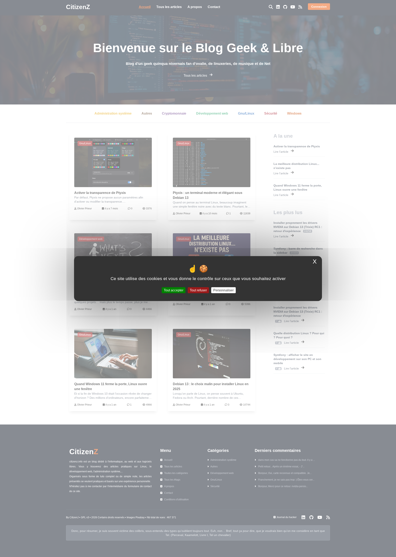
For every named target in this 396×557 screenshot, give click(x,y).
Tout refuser (198, 290)
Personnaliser (223, 290)
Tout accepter (173, 290)
